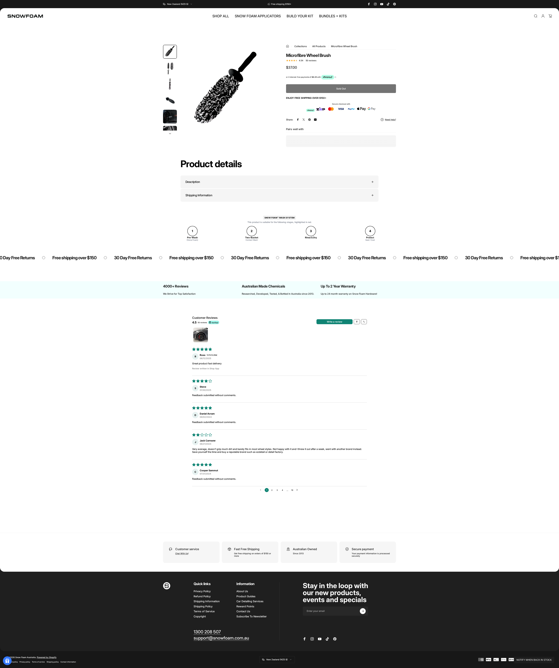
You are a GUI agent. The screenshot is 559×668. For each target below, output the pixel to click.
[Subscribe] (363, 611)
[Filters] (357, 321)
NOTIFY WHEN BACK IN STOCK (534, 660)
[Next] (265, 99)
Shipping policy (53, 662)
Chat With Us (181, 553)
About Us (242, 591)
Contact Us (243, 611)
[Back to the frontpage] (287, 46)
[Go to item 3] (170, 84)
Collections (300, 46)
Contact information (68, 662)
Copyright (200, 616)
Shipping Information (207, 601)
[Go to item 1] (200, 335)
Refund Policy (202, 596)
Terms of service (38, 662)
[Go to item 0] (170, 52)
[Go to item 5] (170, 117)
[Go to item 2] (170, 68)
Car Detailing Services (249, 601)
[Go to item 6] (170, 133)
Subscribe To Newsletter (251, 616)
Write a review (334, 321)
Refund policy (12, 662)
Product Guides (245, 596)
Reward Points (245, 606)
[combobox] (177, 4)
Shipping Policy (203, 606)
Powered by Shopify (46, 657)
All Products (319, 46)
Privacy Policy (202, 591)
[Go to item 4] (170, 100)
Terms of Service (204, 611)
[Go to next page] (298, 490)
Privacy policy (25, 662)
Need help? (390, 119)
